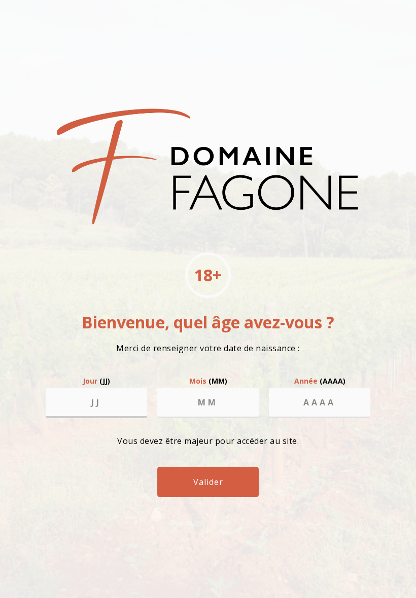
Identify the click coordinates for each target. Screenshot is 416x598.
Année (319, 381)
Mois (208, 381)
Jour (96, 381)
